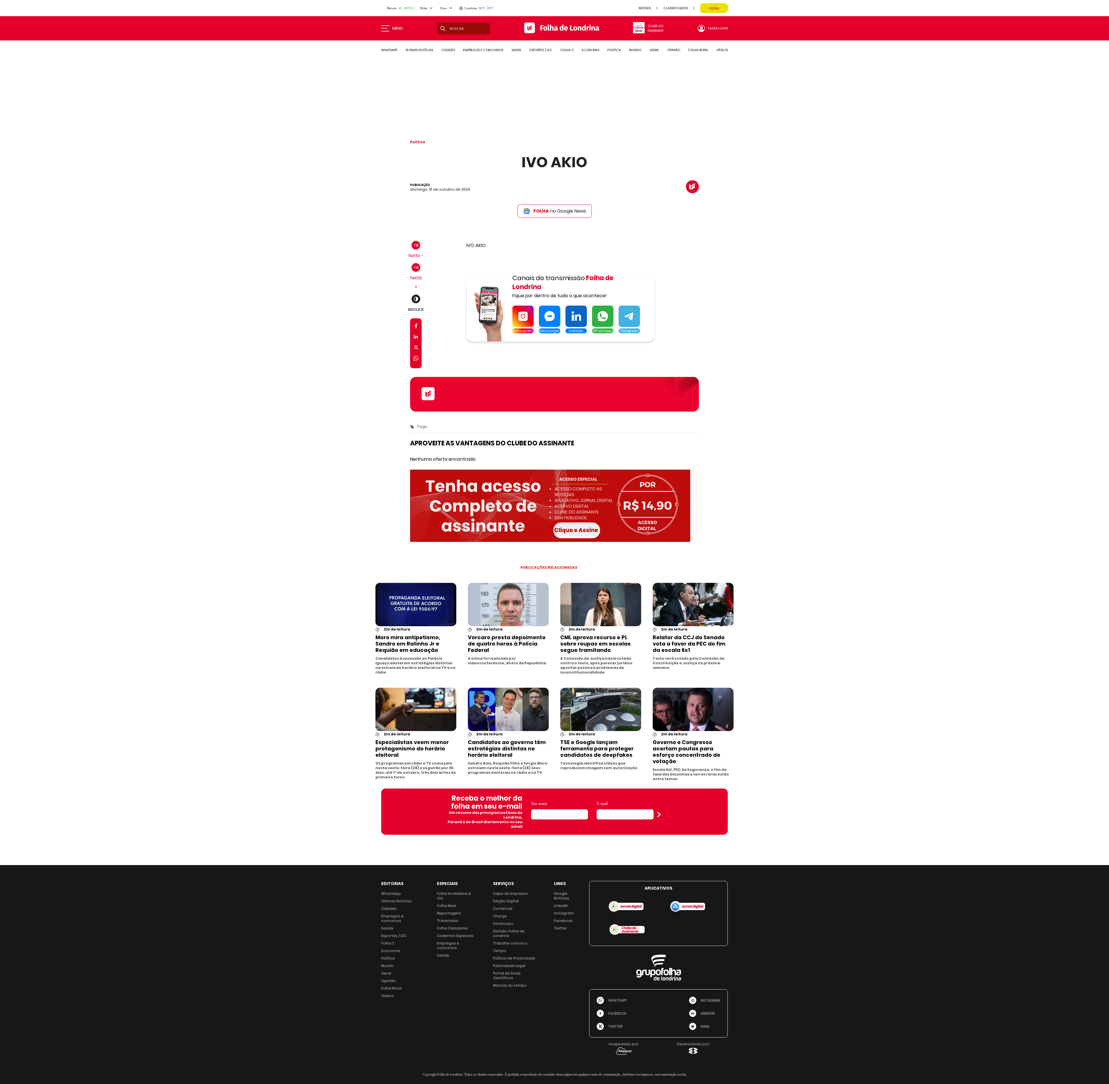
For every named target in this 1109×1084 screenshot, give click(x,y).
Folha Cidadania (452, 928)
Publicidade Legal (509, 965)
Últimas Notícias (396, 901)
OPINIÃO (673, 50)
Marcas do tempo (510, 985)
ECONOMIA (590, 50)
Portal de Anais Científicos (507, 975)
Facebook (563, 920)
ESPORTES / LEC (540, 50)
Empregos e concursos (392, 918)
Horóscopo (503, 923)
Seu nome (539, 804)
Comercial (502, 908)
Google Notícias (561, 896)
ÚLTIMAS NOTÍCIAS (419, 50)
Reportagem (449, 913)
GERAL (654, 50)
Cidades (389, 908)
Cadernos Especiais (455, 935)
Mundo (387, 965)
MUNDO (635, 50)
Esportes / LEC (393, 935)
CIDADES (448, 50)
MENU (397, 28)
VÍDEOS (722, 50)
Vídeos (387, 995)
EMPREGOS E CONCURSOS (483, 50)
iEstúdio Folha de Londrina (508, 933)
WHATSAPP (389, 50)
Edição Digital (506, 901)
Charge (500, 916)
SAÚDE (516, 50)
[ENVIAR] (659, 814)
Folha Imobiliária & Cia (454, 896)
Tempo (499, 950)
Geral (386, 973)
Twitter (560, 928)
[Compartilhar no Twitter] (416, 348)
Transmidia (447, 920)
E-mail (602, 804)
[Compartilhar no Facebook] (416, 327)
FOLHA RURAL (698, 50)
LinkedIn (561, 905)
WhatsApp (391, 893)
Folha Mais (446, 905)
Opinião (388, 980)
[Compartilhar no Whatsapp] (415, 359)
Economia (390, 950)
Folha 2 (387, 943)
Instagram (564, 913)
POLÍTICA (614, 50)
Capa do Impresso (510, 893)
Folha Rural (391, 988)
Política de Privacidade (514, 958)
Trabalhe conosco (510, 943)
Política (417, 142)
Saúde (387, 928)
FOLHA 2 (567, 50)
